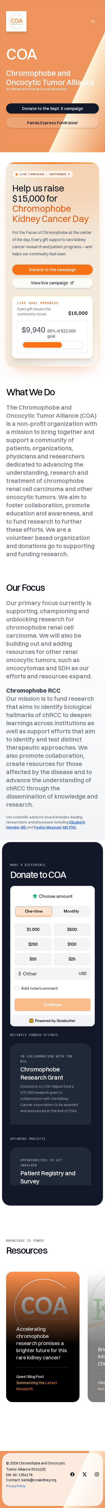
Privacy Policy (15, 1486)
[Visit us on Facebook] (72, 1474)
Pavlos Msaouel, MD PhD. (55, 827)
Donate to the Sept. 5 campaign (52, 108)
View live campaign (49, 282)
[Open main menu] (93, 21)
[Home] (16, 21)
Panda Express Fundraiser (52, 122)
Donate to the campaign (52, 269)
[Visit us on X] (85, 1474)
